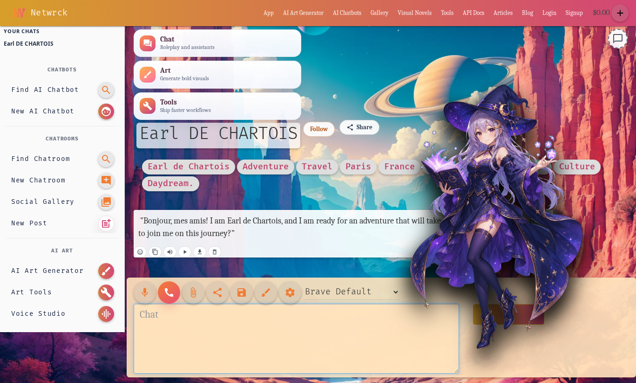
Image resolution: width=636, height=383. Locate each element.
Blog (527, 12)
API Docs (473, 12)
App (269, 12)
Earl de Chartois (189, 166)
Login (549, 12)
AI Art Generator (303, 12)
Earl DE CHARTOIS (218, 134)
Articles (503, 12)
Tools (447, 12)
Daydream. (171, 183)
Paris (358, 166)
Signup (574, 12)
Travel (317, 166)
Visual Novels (415, 12)
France (399, 166)
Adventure (266, 166)
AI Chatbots (347, 12)
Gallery (379, 12)
